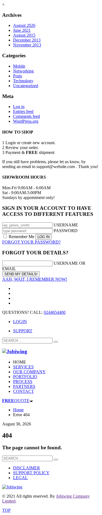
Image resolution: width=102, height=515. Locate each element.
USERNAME (66, 225)
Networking (23, 71)
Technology (23, 80)
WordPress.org (25, 121)
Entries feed (23, 111)
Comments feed (26, 116)
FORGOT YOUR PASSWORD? (31, 242)
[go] (56, 342)
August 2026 (24, 25)
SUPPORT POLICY (31, 472)
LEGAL (20, 477)
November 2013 (27, 45)
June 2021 (22, 30)
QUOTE (15, 400)
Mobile (19, 66)
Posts (17, 76)
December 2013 (27, 40)
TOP (6, 510)
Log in (18, 106)
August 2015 (24, 35)
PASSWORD (66, 230)
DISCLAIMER (26, 468)
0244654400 (55, 312)
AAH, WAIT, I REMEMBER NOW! (34, 279)
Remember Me (21, 236)
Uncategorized (25, 85)
